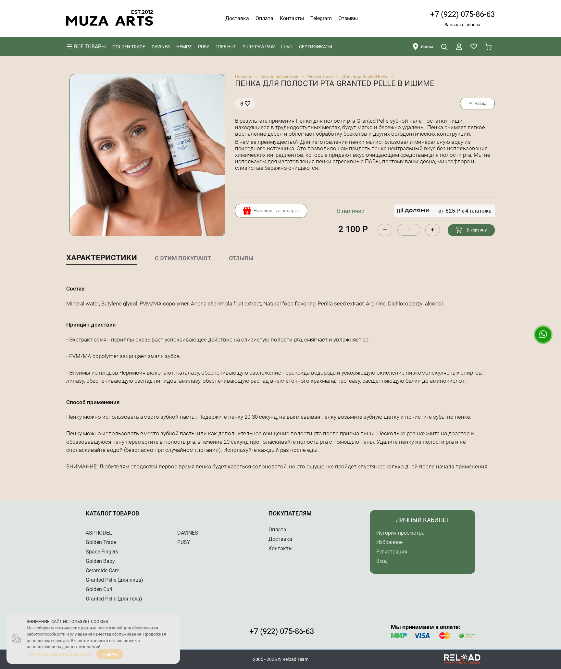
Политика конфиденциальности (59, 654)
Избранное (389, 542)
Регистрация (391, 552)
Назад (480, 103)
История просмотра (400, 533)
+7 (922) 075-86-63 (462, 14)
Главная (243, 76)
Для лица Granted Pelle (364, 76)
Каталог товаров (112, 513)
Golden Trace (320, 76)
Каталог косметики (279, 76)
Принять (110, 654)
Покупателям (290, 513)
